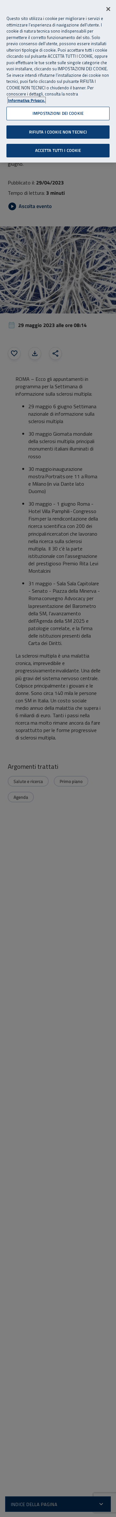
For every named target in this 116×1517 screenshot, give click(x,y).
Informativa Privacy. (26, 100)
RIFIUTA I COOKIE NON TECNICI (58, 132)
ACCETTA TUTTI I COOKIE (58, 150)
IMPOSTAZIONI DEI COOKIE (58, 113)
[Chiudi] (108, 9)
